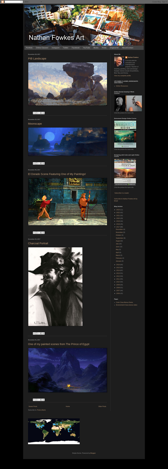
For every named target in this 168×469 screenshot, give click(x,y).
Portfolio (29, 48)
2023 (118, 210)
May (117, 249)
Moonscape (35, 123)
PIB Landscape (37, 58)
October (119, 235)
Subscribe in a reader (122, 193)
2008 (118, 288)
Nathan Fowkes (133, 57)
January (119, 261)
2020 (118, 218)
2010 (118, 282)
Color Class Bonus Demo (124, 302)
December (119, 229)
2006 (118, 293)
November (119, 232)
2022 (118, 212)
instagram (56, 48)
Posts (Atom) (41, 410)
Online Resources (122, 86)
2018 (118, 224)
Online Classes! (42, 48)
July (117, 244)
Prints (104, 48)
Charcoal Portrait (38, 243)
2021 (118, 215)
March (118, 255)
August (118, 241)
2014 (118, 270)
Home (68, 406)
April (117, 252)
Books (96, 48)
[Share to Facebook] (41, 113)
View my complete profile (122, 76)
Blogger (93, 453)
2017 (118, 227)
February (119, 258)
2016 (118, 265)
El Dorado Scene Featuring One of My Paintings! (57, 174)
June (118, 247)
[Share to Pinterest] (43, 113)
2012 (118, 276)
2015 (118, 267)
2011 (118, 279)
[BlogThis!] (36, 113)
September (120, 238)
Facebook (76, 48)
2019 (118, 221)
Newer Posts (33, 406)
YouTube (86, 48)
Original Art (114, 48)
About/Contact (127, 48)
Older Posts (102, 406)
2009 (118, 285)
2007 (118, 290)
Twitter (65, 48)
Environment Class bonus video (126, 305)
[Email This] (34, 113)
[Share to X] (39, 113)
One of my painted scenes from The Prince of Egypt (58, 344)
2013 (118, 273)
